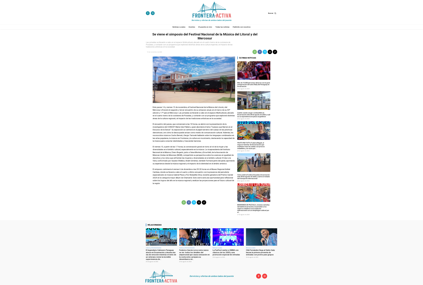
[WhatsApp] (254, 52)
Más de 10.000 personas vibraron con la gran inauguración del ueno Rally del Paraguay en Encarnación (253, 84)
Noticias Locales (217, 247)
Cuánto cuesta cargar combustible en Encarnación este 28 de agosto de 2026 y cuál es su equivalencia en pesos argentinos (253, 114)
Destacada (240, 139)
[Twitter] (265, 52)
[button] (272, 13)
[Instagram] (153, 13)
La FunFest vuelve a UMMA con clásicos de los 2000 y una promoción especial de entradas (226, 252)
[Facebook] (148, 13)
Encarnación (241, 109)
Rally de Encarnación (243, 79)
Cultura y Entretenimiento (153, 247)
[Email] (270, 52)
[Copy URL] (275, 52)
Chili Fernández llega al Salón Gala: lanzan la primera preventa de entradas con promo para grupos (260, 252)
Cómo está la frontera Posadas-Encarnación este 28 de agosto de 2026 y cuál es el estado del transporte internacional (253, 176)
